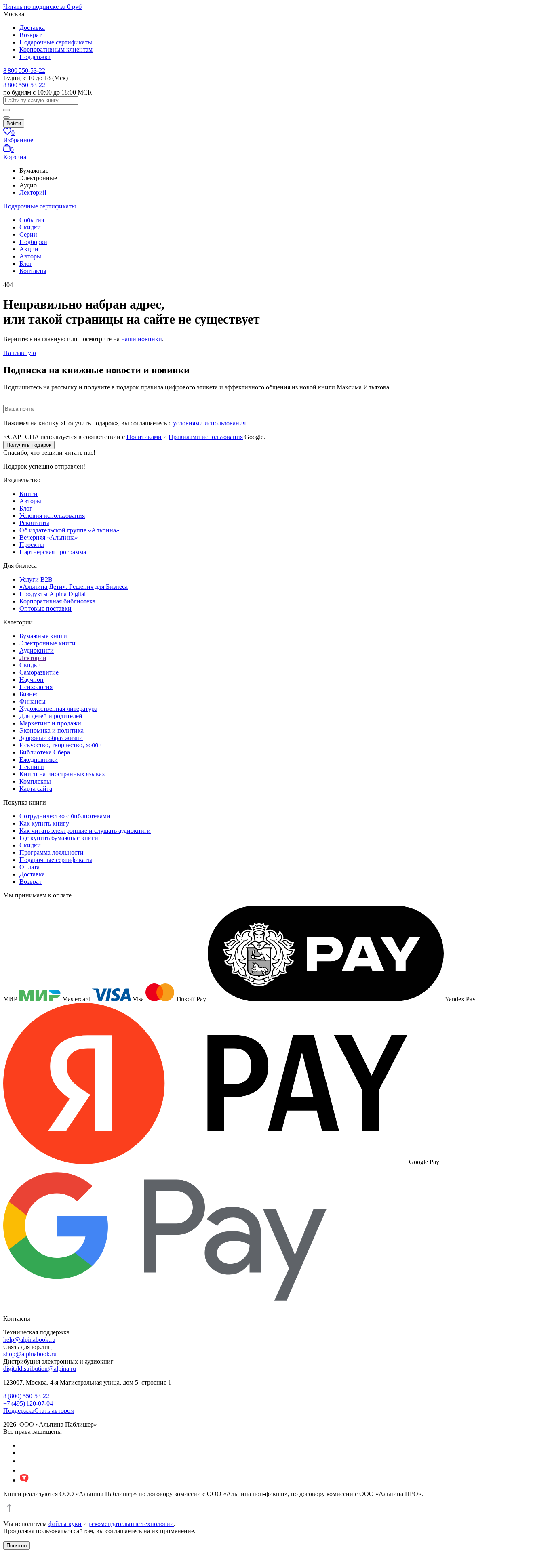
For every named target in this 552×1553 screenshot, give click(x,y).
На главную (19, 352)
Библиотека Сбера (44, 752)
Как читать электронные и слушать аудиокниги (85, 830)
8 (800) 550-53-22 (26, 1396)
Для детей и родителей (50, 715)
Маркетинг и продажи (50, 723)
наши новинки (141, 339)
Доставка (32, 27)
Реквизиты (34, 522)
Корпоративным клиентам (56, 49)
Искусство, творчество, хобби (60, 745)
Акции (28, 249)
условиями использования (209, 423)
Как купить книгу (44, 823)
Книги (28, 493)
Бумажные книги (43, 636)
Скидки (30, 227)
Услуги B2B (36, 579)
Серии (28, 234)
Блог (25, 263)
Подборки (33, 241)
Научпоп (31, 679)
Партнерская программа (52, 551)
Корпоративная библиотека (57, 601)
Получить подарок (28, 445)
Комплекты (35, 781)
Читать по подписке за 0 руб (42, 6)
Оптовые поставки (45, 608)
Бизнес (28, 694)
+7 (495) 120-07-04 (28, 1403)
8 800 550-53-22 (24, 70)
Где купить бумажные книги (58, 837)
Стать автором (54, 1410)
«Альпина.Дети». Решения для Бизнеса (73, 586)
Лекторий (32, 192)
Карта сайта (35, 788)
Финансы (32, 701)
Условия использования (52, 515)
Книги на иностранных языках (62, 774)
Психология (36, 686)
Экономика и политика (51, 730)
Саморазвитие (39, 672)
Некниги (31, 766)
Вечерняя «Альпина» (48, 537)
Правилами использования (206, 436)
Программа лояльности (51, 852)
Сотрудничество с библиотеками (64, 816)
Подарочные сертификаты (55, 42)
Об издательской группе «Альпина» (69, 530)
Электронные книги (47, 643)
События (31, 219)
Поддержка (35, 56)
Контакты (32, 270)
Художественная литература (58, 708)
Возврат (30, 35)
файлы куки (65, 1523)
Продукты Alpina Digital (52, 594)
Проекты (31, 544)
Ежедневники (38, 759)
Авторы (30, 256)
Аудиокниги (36, 650)
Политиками (144, 436)
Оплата (29, 867)
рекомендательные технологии (131, 1523)
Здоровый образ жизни (51, 737)
